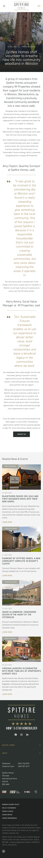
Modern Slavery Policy (10, 804)
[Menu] (39, 6)
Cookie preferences (9, 818)
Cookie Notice (7, 815)
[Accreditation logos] (4, 792)
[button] (16, 735)
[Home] (21, 6)
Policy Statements (9, 808)
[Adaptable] (3, 852)
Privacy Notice (7, 811)
